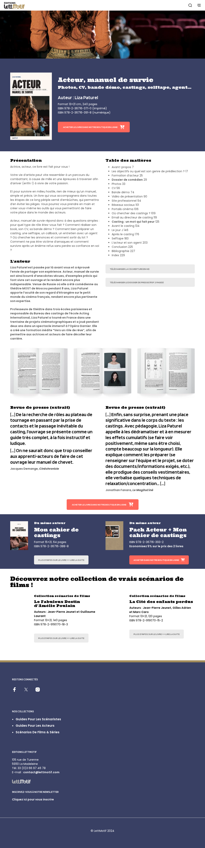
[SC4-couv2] (19, 608)
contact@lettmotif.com (41, 772)
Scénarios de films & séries (37, 732)
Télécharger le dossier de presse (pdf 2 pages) (137, 282)
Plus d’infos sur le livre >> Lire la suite (61, 559)
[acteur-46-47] (102, 373)
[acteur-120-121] (39, 373)
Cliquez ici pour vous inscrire (33, 799)
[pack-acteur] (114, 535)
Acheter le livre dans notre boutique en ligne (90, 127)
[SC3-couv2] (114, 608)
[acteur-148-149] (166, 373)
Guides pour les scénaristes (38, 719)
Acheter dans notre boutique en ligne (156, 559)
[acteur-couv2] (31, 106)
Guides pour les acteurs (35, 725)
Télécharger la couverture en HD (130, 268)
